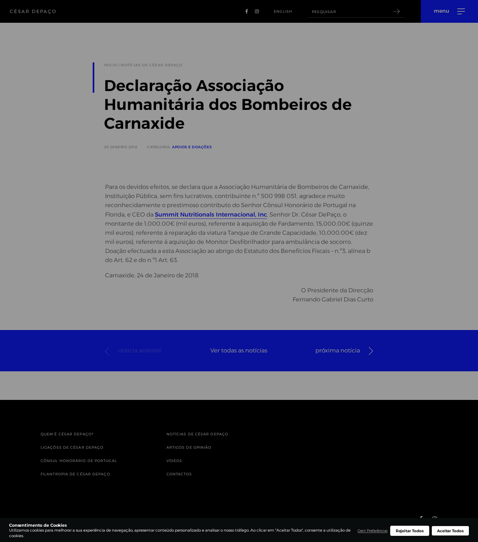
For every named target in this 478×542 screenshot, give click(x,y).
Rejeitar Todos (410, 530)
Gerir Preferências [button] (373, 530)
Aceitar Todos (450, 530)
